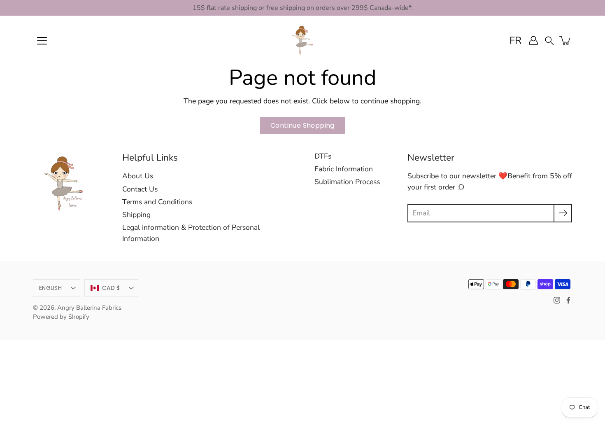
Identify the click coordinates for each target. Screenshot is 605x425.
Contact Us (140, 189)
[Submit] (563, 213)
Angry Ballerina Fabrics (89, 308)
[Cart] (565, 40)
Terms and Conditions (157, 202)
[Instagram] (557, 300)
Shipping (136, 215)
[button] (549, 40)
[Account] (533, 40)
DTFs (322, 156)
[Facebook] (568, 300)
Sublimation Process (347, 182)
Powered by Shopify (61, 317)
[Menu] (42, 40)
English (50, 288)
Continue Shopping (302, 125)
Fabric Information (343, 169)
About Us (137, 176)
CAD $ (111, 288)
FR (515, 40)
